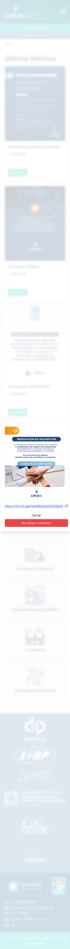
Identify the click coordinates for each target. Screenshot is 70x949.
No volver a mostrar (36, 523)
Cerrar (36, 515)
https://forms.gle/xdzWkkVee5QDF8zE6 (34, 506)
